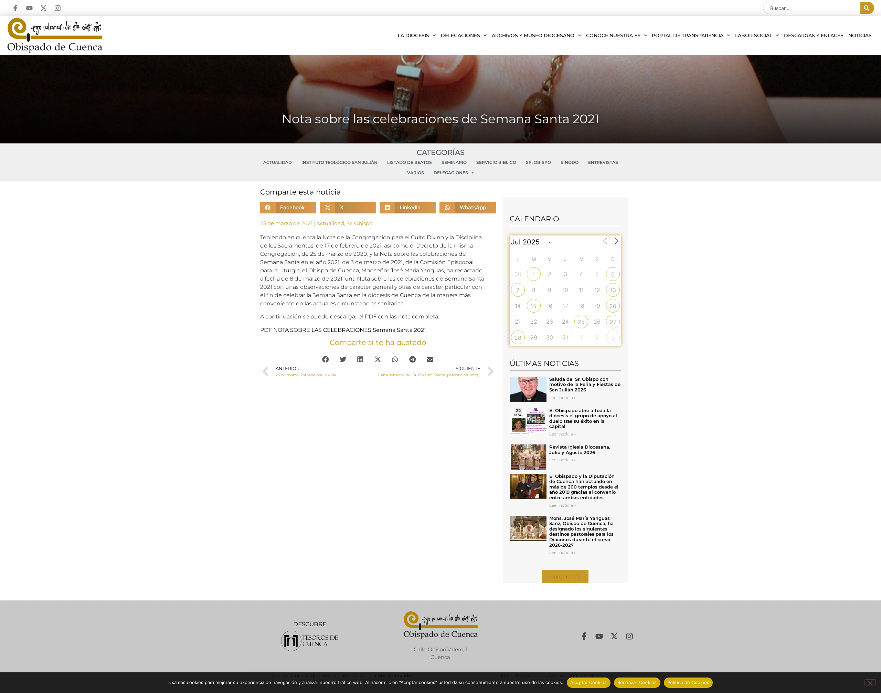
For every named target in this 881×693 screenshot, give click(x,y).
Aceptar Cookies (588, 682)
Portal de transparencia (687, 35)
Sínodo (570, 162)
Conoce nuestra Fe (613, 35)
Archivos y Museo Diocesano (533, 35)
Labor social (753, 35)
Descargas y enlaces (813, 35)
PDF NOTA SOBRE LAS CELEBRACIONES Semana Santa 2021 (343, 330)
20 (612, 306)
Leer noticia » (562, 397)
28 (517, 337)
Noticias (860, 35)
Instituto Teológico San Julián (339, 162)
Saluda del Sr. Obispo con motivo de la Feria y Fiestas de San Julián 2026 (584, 384)
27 (613, 321)
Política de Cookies (688, 682)
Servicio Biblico (496, 162)
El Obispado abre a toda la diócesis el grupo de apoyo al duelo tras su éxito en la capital (583, 418)
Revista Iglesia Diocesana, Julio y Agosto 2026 (579, 449)
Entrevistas (603, 162)
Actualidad (277, 162)
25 (581, 321)
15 (534, 306)
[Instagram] (57, 8)
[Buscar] (867, 8)
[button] (288, 207)
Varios (415, 172)
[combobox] (811, 8)
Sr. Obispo (538, 162)
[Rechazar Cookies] (870, 682)
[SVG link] (309, 641)
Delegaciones (460, 35)
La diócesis (413, 35)
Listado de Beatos (409, 162)
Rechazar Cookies (637, 682)
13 (613, 290)
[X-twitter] (43, 8)
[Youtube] (29, 8)
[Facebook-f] (15, 8)
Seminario (454, 162)
